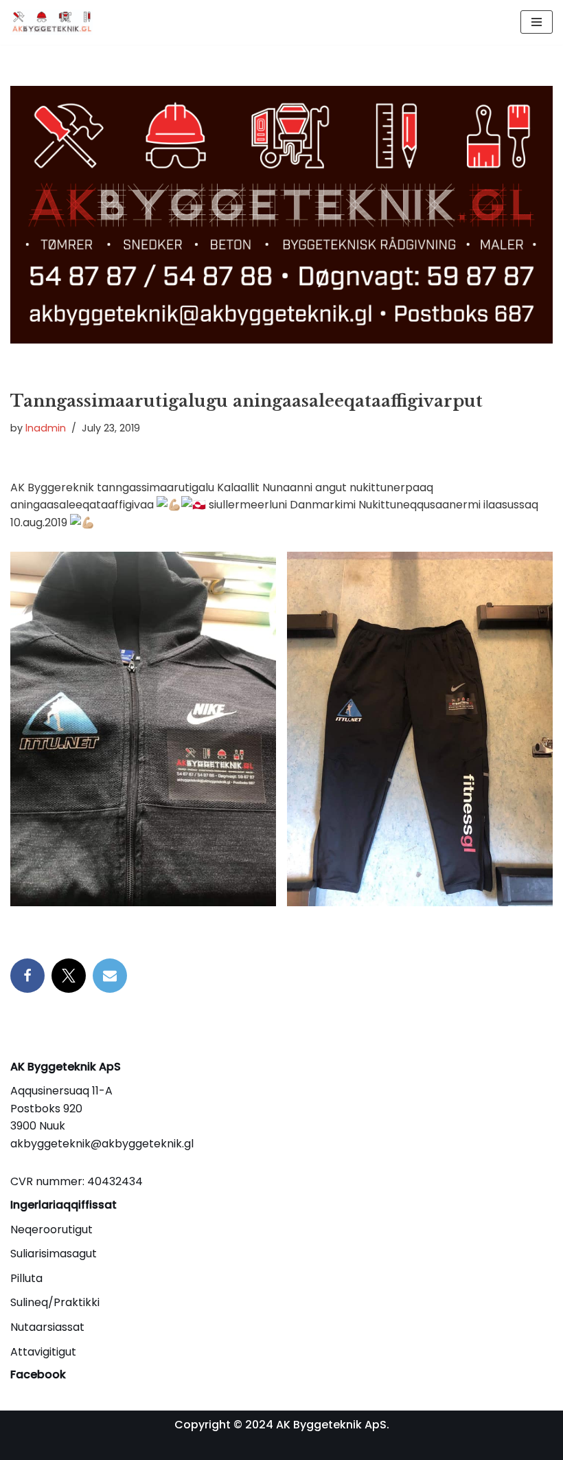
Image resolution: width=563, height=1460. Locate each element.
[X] (68, 975)
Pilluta (26, 1278)
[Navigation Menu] (536, 22)
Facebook (38, 1374)
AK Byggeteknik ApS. (332, 1425)
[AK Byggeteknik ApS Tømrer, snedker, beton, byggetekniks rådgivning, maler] (51, 22)
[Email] (110, 975)
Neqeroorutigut (51, 1229)
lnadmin (45, 428)
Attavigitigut (43, 1352)
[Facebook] (27, 975)
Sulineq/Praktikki (55, 1302)
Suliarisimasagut (53, 1253)
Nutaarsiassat (47, 1327)
